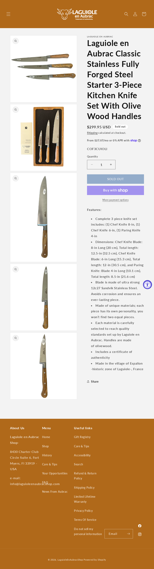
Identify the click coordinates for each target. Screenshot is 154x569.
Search (78, 464)
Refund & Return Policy (85, 476)
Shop (45, 446)
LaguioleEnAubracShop (70, 559)
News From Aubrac (55, 491)
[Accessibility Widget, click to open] (147, 284)
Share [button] (95, 381)
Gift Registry (82, 437)
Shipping (92, 132)
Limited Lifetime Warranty (84, 499)
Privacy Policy (83, 510)
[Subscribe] (128, 533)
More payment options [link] (115, 199)
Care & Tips (49, 464)
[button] (8, 14)
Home (46, 437)
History (47, 455)
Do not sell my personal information (88, 531)
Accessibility (82, 455)
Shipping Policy (84, 487)
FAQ (45, 482)
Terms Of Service (85, 519)
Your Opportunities (55, 473)
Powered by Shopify (95, 559)
